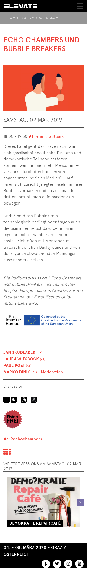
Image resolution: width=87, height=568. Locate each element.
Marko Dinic (33, 372)
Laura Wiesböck (24, 359)
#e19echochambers (22, 439)
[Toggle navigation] (80, 6)
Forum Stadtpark (48, 136)
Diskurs (25, 18)
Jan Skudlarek (22, 352)
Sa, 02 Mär (47, 18)
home (7, 18)
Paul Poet (17, 365)
